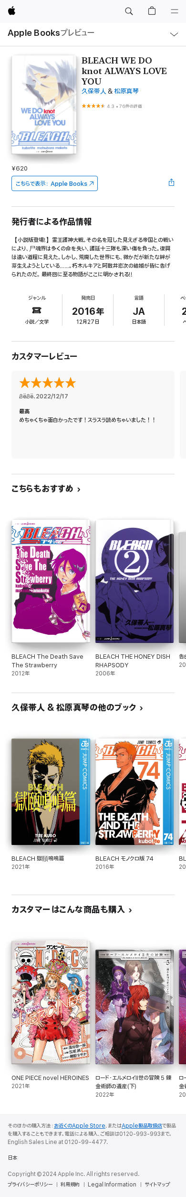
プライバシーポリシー (30, 1184)
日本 (12, 1157)
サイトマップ (157, 1184)
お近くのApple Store (79, 1125)
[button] (128, 11)
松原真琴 (126, 91)
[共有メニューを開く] (172, 183)
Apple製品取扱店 (142, 1125)
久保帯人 (94, 91)
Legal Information (112, 1184)
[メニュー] (174, 11)
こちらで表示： (51, 183)
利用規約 (70, 1184)
